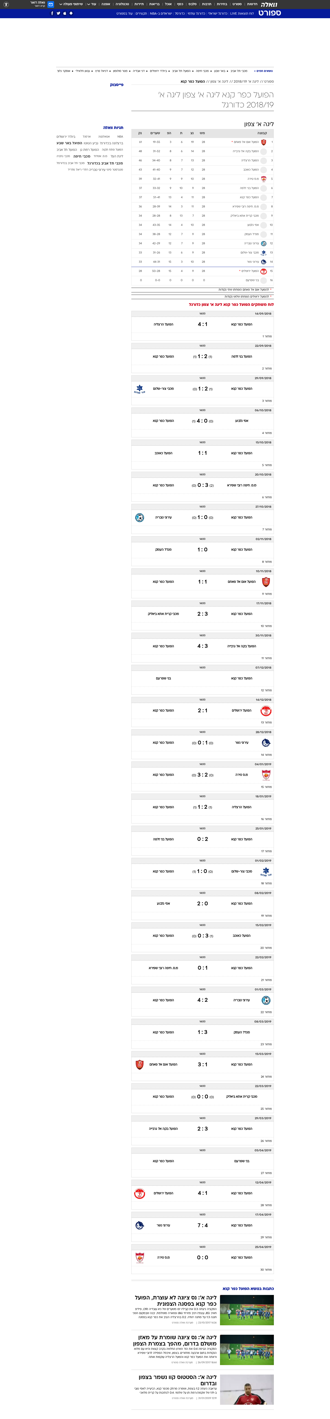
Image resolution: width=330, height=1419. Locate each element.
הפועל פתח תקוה (112, 150)
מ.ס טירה (241, 775)
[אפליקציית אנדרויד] (71, 13)
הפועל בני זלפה (241, 356)
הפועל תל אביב (181, 71)
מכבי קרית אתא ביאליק (163, 614)
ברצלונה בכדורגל (111, 143)
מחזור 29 (266, 1237)
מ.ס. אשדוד (100, 156)
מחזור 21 (266, 980)
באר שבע (219, 71)
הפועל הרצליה (163, 324)
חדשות (252, 4)
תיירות (139, 4)
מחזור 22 (266, 1012)
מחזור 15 (266, 787)
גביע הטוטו (91, 143)
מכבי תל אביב (239, 71)
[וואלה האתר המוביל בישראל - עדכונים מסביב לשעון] (269, 4)
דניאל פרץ (101, 71)
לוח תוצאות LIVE (242, 13)
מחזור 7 (267, 529)
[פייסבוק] (52, 13)
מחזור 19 (266, 916)
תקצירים (141, 13)
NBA (120, 137)
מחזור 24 (266, 1077)
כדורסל (180, 13)
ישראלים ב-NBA (161, 13)
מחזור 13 (266, 722)
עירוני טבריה (163, 517)
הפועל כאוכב (163, 453)
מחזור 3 (267, 401)
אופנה (105, 4)
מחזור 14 (266, 755)
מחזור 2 (267, 368)
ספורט (237, 4)
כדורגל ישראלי (217, 13)
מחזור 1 (267, 336)
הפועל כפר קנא (193, 82)
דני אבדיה (139, 71)
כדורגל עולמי (196, 13)
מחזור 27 (266, 1173)
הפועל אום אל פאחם (242, 581)
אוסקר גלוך (63, 71)
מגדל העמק (163, 549)
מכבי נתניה (63, 156)
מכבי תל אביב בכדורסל (71, 163)
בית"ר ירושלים (158, 71)
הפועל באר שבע (69, 143)
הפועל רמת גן (89, 150)
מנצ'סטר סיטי (114, 170)
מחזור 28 (266, 1205)
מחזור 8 (267, 562)
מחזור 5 (267, 465)
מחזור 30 (266, 1270)
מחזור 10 (266, 626)
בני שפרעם (163, 678)
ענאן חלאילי (83, 71)
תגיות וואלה (113, 128)
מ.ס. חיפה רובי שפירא (241, 485)
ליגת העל (117, 156)
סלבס (193, 4)
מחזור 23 (266, 1044)
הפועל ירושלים (241, 710)
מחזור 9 (267, 594)
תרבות (206, 4)
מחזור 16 (266, 819)
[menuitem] (249, 4)
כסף (180, 4)
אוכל (168, 4)
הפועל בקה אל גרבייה (241, 646)
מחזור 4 (267, 433)
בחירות (222, 4)
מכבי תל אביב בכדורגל (105, 163)
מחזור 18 (266, 883)
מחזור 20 (266, 948)
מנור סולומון (120, 71)
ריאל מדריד (74, 170)
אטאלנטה (104, 137)
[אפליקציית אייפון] (65, 13)
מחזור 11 (267, 658)
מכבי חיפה (202, 71)
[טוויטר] (58, 13)
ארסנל (87, 137)
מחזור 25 (266, 1109)
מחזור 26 (266, 1141)
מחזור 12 (266, 690)
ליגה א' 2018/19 (246, 82)
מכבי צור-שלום (163, 388)
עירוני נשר (242, 742)
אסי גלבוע (241, 421)
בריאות (154, 4)
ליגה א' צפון (219, 82)
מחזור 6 (267, 497)
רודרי (85, 170)
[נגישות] (6, 4)
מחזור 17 (266, 851)
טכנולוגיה (122, 4)
